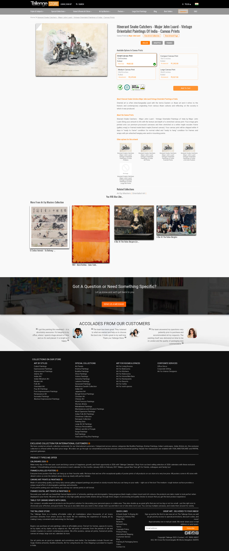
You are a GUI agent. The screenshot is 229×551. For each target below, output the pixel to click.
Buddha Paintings (82, 371)
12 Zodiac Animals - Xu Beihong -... (42, 250)
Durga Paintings (81, 432)
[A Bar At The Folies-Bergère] (176, 220)
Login (63, 4)
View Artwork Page (171, 35)
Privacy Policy (121, 532)
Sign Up (69, 4)
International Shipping (124, 534)
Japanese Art (80, 391)
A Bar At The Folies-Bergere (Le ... (126, 242)
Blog (155, 11)
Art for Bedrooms (123, 369)
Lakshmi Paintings (82, 381)
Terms (118, 527)
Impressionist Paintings (43, 371)
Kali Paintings (80, 434)
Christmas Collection (83, 416)
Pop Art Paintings (41, 389)
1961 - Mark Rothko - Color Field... (84, 265)
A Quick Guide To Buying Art (127, 514)
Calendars (183, 11)
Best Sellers (168, 11)
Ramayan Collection (83, 419)
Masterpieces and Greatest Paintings (89, 409)
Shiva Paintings (81, 374)
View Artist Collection (151, 35)
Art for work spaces (124, 386)
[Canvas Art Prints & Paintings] (61, 479)
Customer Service (123, 537)
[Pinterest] (197, 533)
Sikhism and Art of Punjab (85, 429)
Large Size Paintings (139, 11)
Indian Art (38, 376)
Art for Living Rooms (124, 366)
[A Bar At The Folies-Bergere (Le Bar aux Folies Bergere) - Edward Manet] (134, 222)
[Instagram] (193, 533)
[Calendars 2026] (47, 461)
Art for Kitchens (122, 371)
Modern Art (38, 381)
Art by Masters (104, 11)
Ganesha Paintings (82, 379)
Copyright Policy (122, 529)
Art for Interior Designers (167, 371)
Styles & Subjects (36, 11)
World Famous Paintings (84, 401)
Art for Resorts (122, 381)
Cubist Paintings (40, 366)
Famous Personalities (83, 427)
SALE (195, 11)
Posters (121, 11)
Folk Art (37, 384)
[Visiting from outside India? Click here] (89, 443)
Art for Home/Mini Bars (125, 376)
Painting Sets (80, 421)
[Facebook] (189, 533)
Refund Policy (121, 524)
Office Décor (162, 366)
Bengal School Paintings (84, 394)
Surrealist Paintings (41, 396)
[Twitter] (186, 533)
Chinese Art (79, 399)
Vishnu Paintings (81, 376)
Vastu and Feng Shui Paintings (87, 437)
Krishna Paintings (82, 369)
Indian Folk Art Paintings (84, 414)
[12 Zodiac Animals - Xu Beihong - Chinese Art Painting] (49, 226)
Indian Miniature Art (41, 379)
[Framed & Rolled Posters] (57, 471)
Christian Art (80, 396)
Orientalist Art (138, 193)
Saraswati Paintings (83, 384)
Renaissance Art (40, 394)
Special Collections (58, 11)
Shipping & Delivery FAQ (125, 517)
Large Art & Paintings (83, 424)
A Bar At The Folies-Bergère (167, 237)
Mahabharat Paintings (83, 406)
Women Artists (81, 404)
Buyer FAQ (120, 519)
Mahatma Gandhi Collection (86, 386)
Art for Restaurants (124, 379)
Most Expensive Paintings (85, 411)
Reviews (119, 522)
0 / (185, 4)
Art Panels (79, 366)
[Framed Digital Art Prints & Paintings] (69, 491)
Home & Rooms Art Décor (82, 11)
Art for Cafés (121, 384)
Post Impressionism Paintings (45, 391)
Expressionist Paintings (43, 369)
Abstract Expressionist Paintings (46, 399)
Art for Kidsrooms (123, 374)
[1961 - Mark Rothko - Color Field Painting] (92, 234)
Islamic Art (38, 374)
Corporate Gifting (164, 369)
